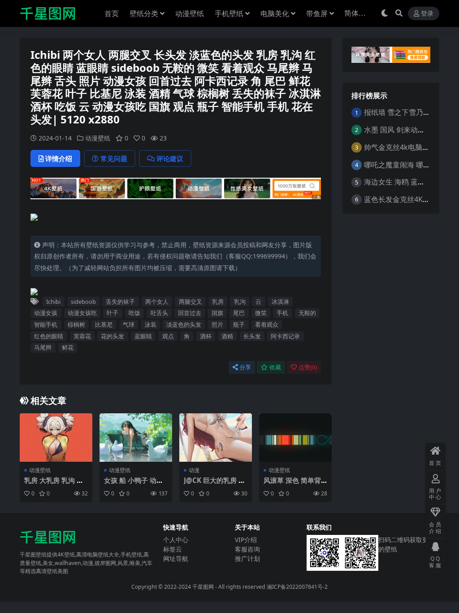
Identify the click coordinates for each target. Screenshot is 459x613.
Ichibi (53, 302)
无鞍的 (307, 313)
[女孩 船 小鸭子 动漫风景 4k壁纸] (136, 437)
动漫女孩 (45, 313)
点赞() (308, 367)
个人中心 (175, 539)
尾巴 (239, 313)
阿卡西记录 (285, 336)
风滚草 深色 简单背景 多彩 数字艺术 (292, 484)
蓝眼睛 (143, 336)
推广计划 (247, 558)
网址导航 (175, 558)
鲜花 (68, 347)
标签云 (172, 549)
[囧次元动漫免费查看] (175, 191)
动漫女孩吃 (82, 313)
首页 (111, 13)
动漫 (194, 470)
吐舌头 (159, 313)
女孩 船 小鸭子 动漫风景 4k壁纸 (133, 484)
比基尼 (104, 324)
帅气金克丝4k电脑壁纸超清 (407, 147)
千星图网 (202, 587)
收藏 (275, 367)
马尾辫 (43, 347)
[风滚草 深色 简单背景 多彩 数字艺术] (295, 437)
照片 (217, 324)
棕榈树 (76, 324)
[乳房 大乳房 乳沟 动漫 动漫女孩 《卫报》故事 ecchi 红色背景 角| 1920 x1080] (56, 437)
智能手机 (45, 324)
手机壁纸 (229, 13)
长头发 (252, 336)
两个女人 (157, 302)
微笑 (261, 313)
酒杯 (206, 336)
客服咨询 (247, 549)
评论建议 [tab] (169, 158)
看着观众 (266, 324)
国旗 (217, 313)
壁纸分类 (144, 13)
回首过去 (189, 313)
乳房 (218, 302)
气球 (128, 324)
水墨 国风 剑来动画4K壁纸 (406, 130)
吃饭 (134, 313)
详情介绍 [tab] (58, 158)
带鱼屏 (317, 13)
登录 (427, 13)
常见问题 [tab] (113, 158)
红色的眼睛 (48, 336)
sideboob (83, 302)
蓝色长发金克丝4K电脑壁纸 (407, 199)
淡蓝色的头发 (183, 324)
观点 (168, 336)
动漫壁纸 (189, 13)
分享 (245, 367)
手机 (282, 313)
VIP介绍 (246, 539)
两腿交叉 (190, 302)
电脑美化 (274, 13)
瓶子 (239, 324)
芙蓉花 (82, 336)
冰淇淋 (280, 302)
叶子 (112, 313)
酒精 (227, 336)
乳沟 (240, 302)
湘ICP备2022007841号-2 (297, 587)
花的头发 (112, 336)
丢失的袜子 (120, 302)
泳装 (150, 324)
